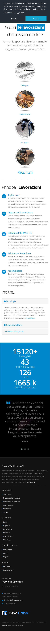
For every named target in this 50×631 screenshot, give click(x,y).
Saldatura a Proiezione (19, 253)
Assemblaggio (15, 270)
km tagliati (25, 356)
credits (20, 625)
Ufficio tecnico (8, 570)
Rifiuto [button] (14, 19)
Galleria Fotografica (15, 331)
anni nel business (25, 366)
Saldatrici (6, 533)
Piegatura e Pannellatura (20, 212)
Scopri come (30, 318)
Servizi (5, 512)
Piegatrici (6, 526)
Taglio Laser (14, 195)
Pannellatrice (7, 529)
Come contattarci (14, 325)
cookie (14, 625)
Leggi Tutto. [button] (20, 12)
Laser (5, 522)
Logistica (6, 557)
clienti (25, 377)
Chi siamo (6, 567)
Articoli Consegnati (25, 387)
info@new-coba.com (16, 600)
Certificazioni (7, 550)
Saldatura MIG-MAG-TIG (20, 232)
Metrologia (7, 509)
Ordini (5, 553)
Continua (30, 482)
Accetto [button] (36, 19)
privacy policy (6, 625)
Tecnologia (11, 301)
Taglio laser (7, 494)
